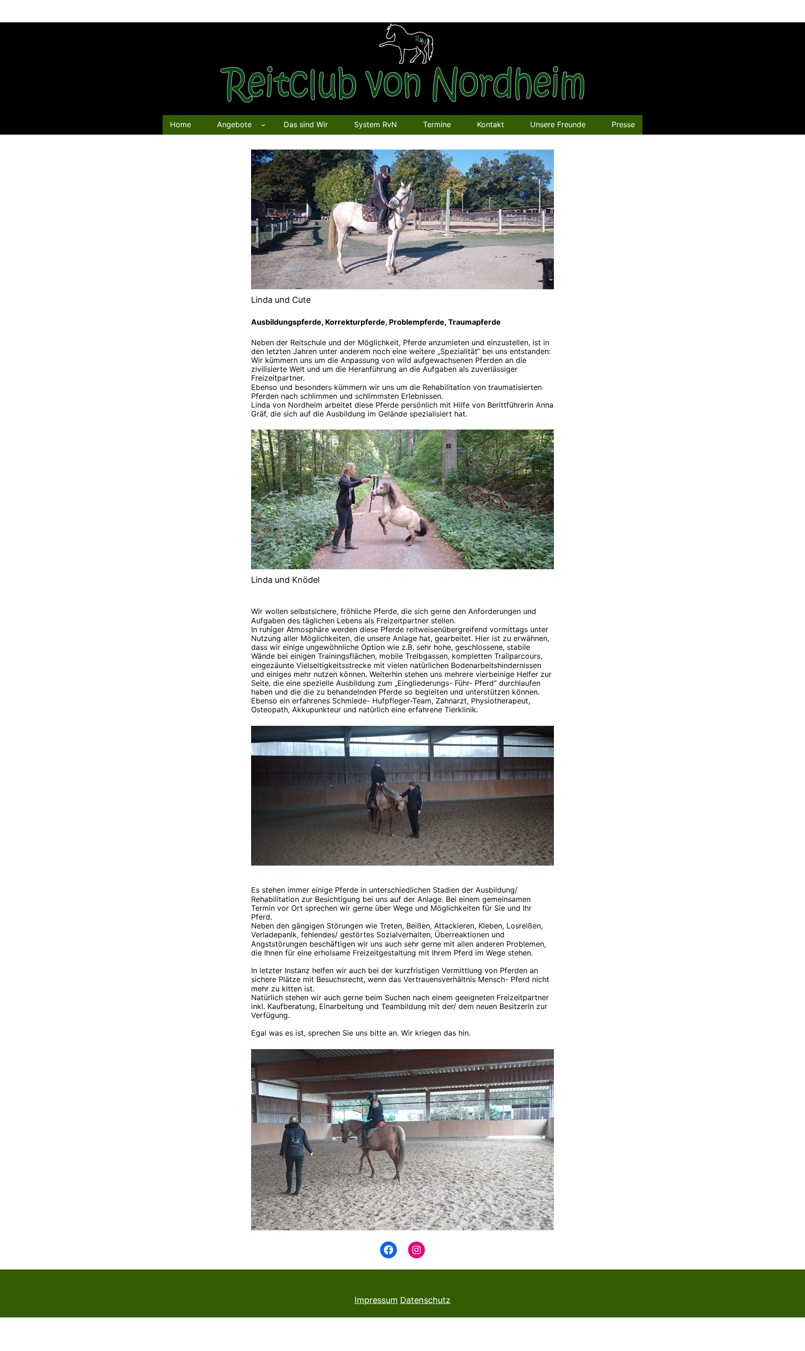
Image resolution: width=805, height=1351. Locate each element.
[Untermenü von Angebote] (263, 125)
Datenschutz (425, 1300)
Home (180, 124)
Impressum (376, 1300)
